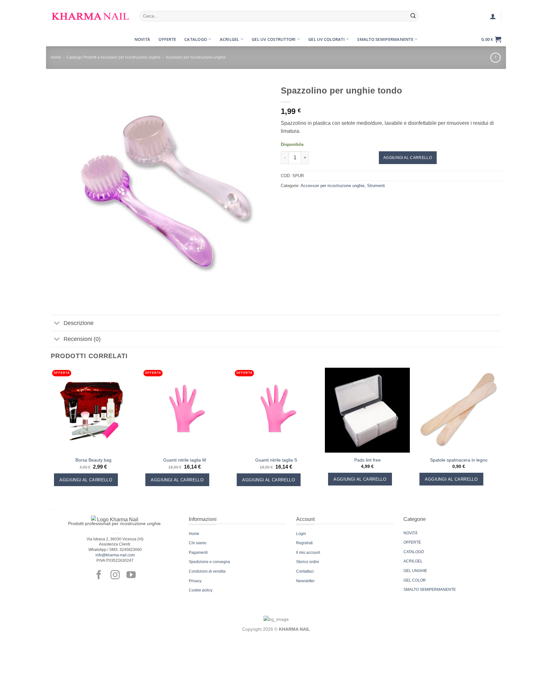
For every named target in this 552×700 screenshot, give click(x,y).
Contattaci (305, 571)
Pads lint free (367, 460)
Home (56, 57)
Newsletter (305, 581)
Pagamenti (198, 552)
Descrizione (79, 323)
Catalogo (195, 39)
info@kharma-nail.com (115, 555)
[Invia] (413, 16)
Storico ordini (307, 562)
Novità (142, 39)
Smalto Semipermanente (385, 39)
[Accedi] (493, 16)
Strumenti (376, 185)
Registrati (304, 543)
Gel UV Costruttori (274, 39)
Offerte (167, 39)
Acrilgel (229, 39)
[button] (56, 39)
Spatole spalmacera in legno (458, 460)
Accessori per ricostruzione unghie (196, 57)
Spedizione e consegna (209, 562)
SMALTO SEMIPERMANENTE (429, 589)
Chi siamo (197, 543)
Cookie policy (200, 590)
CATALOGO (413, 552)
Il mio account (308, 552)
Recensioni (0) (82, 339)
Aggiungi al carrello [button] (85, 480)
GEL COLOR (414, 580)
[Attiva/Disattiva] (57, 323)
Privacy (195, 581)
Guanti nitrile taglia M (184, 460)
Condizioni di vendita (207, 571)
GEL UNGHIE (415, 570)
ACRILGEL (413, 561)
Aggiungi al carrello (407, 157)
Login (301, 533)
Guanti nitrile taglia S (276, 460)
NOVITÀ (410, 533)
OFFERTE (412, 542)
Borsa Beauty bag (93, 460)
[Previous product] (495, 58)
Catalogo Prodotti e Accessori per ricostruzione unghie (113, 57)
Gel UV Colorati (326, 39)
